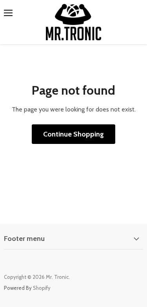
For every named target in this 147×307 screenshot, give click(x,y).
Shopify (42, 288)
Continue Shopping (73, 134)
